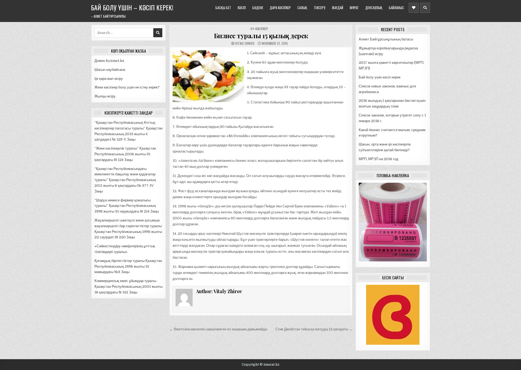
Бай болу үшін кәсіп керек (380, 77)
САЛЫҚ (302, 7)
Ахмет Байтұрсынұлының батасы (386, 39)
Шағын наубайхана (109, 70)
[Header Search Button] (425, 8)
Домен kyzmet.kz (109, 61)
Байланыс (396, 7)
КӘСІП (242, 7)
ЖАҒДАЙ (337, 7)
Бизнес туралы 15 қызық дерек (261, 35)
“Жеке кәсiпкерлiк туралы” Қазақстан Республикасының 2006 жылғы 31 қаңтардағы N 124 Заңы (125, 154)
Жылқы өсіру (105, 96)
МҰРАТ (354, 7)
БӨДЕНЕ (257, 7)
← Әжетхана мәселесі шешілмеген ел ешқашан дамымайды (218, 329)
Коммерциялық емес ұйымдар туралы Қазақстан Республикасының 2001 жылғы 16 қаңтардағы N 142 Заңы (128, 286)
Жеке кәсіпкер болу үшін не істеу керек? (127, 87)
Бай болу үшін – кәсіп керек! (132, 7)
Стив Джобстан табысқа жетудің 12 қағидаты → (313, 329)
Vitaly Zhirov (244, 43)
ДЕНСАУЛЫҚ (373, 7)
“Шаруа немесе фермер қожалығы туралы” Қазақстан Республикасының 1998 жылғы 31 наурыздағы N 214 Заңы (126, 206)
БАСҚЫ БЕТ (223, 7)
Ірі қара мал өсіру (108, 79)
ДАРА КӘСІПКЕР (280, 7)
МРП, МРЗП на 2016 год (378, 159)
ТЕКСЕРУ (319, 7)
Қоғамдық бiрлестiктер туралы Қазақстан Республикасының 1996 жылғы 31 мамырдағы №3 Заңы (128, 266)
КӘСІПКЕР (261, 28)
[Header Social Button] (414, 8)
